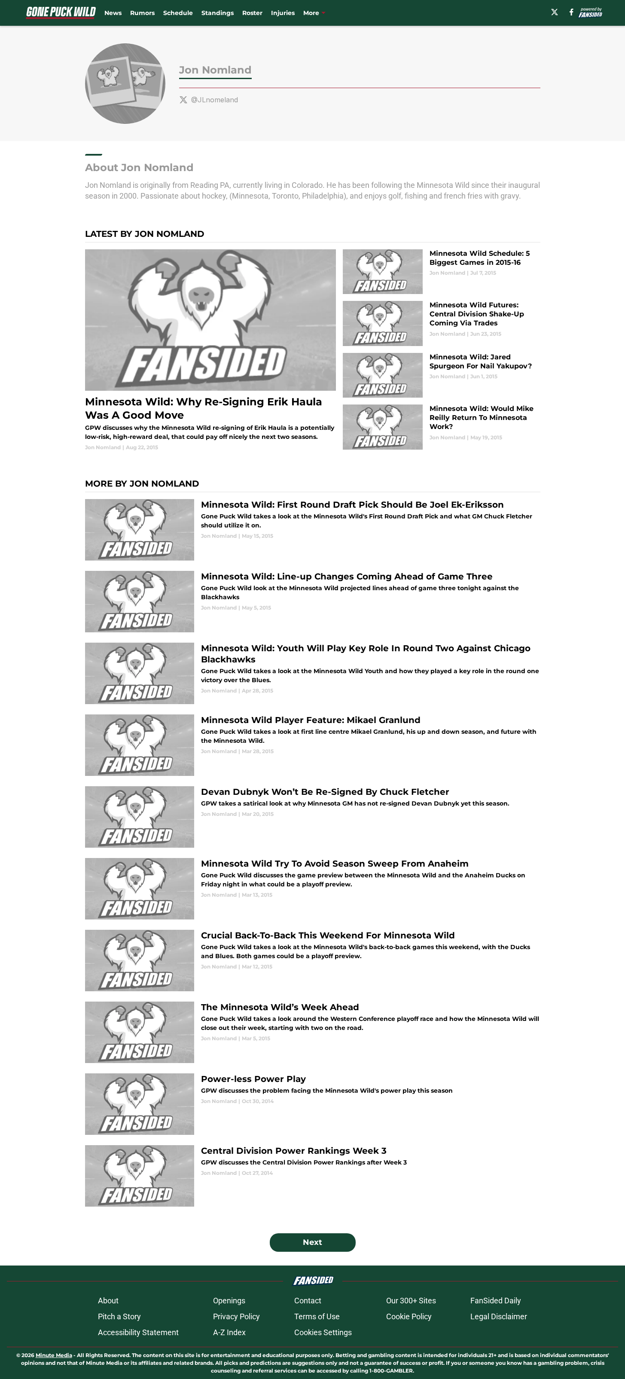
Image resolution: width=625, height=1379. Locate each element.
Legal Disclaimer (498, 1316)
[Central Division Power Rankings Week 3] (312, 1176)
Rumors (142, 13)
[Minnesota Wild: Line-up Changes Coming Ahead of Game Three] (312, 601)
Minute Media (54, 1355)
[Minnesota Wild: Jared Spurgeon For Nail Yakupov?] (441, 375)
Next (312, 1242)
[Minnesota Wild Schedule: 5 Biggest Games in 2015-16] (441, 271)
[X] (554, 12)
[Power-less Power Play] (312, 1104)
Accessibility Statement (138, 1332)
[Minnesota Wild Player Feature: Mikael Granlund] (312, 745)
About (108, 1300)
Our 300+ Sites (411, 1300)
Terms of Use (317, 1316)
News (113, 13)
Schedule (178, 13)
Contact (307, 1300)
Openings (229, 1300)
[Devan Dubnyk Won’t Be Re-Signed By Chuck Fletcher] (312, 817)
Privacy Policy (236, 1316)
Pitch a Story (119, 1316)
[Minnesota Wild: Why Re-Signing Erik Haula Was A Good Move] (210, 350)
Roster (252, 13)
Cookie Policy (409, 1316)
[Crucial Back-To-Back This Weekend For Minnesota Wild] (312, 960)
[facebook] (571, 12)
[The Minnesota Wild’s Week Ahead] (312, 1032)
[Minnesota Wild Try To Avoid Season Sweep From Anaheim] (312, 888)
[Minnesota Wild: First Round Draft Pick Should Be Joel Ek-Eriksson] (312, 530)
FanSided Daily (495, 1300)
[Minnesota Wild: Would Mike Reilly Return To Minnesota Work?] (441, 427)
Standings (217, 13)
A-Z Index (229, 1332)
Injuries (283, 13)
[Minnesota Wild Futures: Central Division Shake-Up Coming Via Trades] (441, 323)
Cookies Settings (323, 1332)
